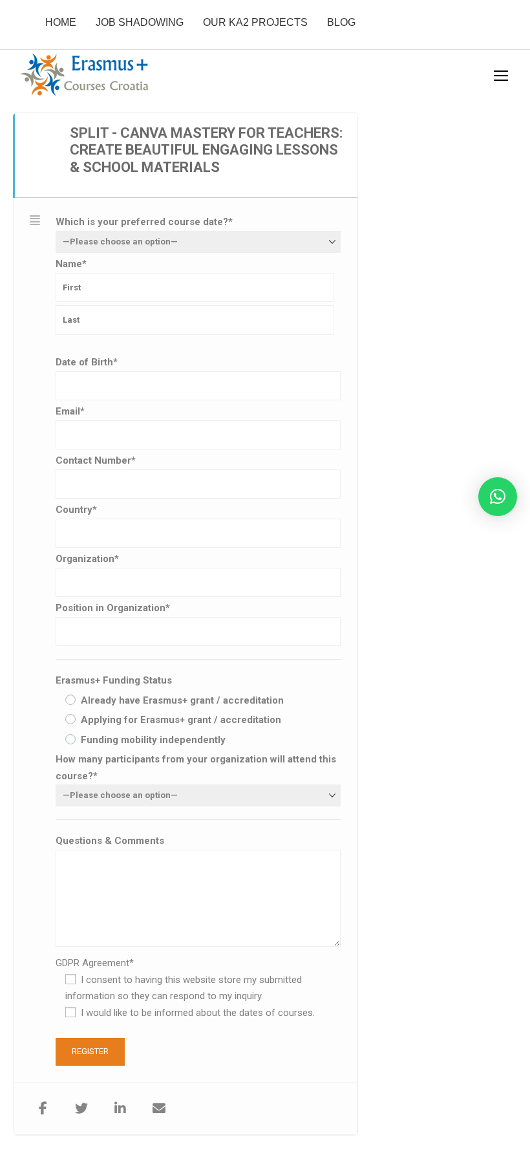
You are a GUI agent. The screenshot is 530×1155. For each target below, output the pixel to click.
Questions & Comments (110, 841)
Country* (76, 509)
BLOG (341, 22)
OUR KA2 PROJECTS (255, 22)
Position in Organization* (113, 608)
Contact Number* (96, 460)
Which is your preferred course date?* (144, 222)
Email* (70, 411)
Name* (71, 264)
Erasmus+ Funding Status (114, 680)
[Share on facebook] (42, 1108)
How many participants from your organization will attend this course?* (196, 767)
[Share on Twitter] (81, 1108)
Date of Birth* (87, 362)
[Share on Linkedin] (120, 1108)
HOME (60, 22)
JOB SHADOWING (140, 22)
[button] (497, 496)
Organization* (87, 559)
